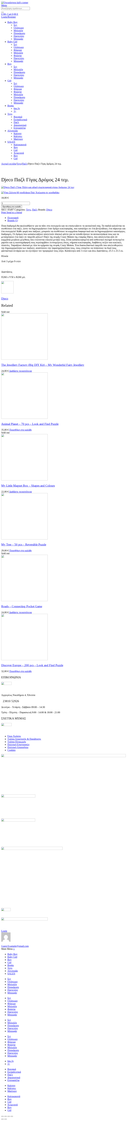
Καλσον (18, 133)
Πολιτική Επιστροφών (18, 744)
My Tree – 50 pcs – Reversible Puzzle (23, 544)
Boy (9, 64)
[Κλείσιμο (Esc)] (12, 1116)
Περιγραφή (12, 217)
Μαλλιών (18, 139)
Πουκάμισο (19, 33)
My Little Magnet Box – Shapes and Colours (28, 485)
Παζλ (16, 122)
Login (4, 931)
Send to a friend (14, 212)
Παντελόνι (19, 36)
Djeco (49, 209)
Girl (9, 80)
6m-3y (17, 108)
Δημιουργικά (20, 125)
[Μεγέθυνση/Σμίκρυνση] (2, 1116)
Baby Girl (12, 41)
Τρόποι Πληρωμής (16, 741)
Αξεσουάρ (12, 130)
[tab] (66, 217)
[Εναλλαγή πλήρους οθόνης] (5, 1116)
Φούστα (18, 55)
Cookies (11, 750)
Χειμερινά (19, 153)
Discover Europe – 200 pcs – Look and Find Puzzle (32, 665)
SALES (11, 142)
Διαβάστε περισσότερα (20, 371)
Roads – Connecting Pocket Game (21, 606)
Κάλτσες (18, 136)
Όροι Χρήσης (14, 736)
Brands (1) (12, 220)
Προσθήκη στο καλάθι (11, 206)
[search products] (2, 12)
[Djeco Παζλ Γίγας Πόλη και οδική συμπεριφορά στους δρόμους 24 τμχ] (63, 187)
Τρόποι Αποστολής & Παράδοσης (24, 739)
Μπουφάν (18, 39)
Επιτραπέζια (20, 128)
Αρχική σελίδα (8, 163)
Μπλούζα (18, 30)
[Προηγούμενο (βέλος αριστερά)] (2, 1119)
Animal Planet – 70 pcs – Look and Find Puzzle (30, 424)
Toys (9, 114)
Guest (15, 946)
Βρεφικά (18, 116)
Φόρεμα (18, 50)
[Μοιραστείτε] (8, 1116)
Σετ (15, 25)
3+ (15, 111)
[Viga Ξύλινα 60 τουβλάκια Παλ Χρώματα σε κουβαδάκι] (63, 192)
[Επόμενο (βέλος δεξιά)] (5, 1119)
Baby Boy (12, 22)
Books (10, 105)
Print (4, 212)
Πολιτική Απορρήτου (17, 747)
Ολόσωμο (19, 27)
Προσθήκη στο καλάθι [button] (20, 429)
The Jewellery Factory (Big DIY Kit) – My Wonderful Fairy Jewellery (42, 365)
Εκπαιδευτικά (20, 119)
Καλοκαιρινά (20, 144)
